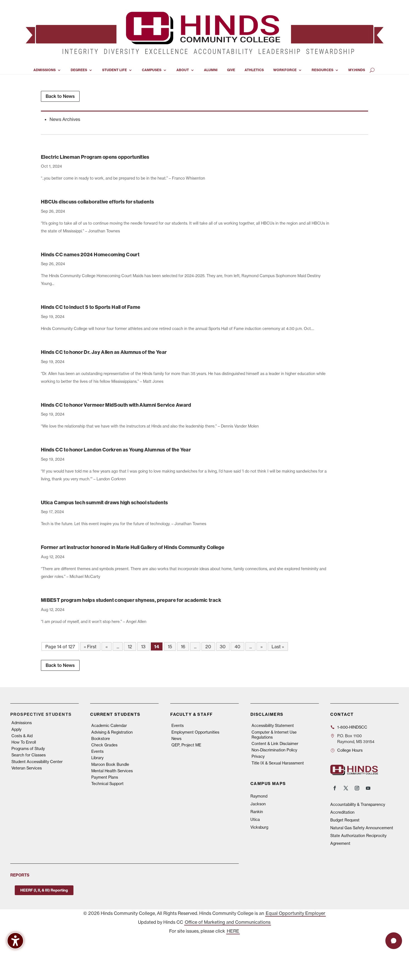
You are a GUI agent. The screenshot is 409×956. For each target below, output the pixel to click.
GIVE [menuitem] (231, 70)
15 (170, 646)
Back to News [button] (60, 96)
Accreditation (342, 812)
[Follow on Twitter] (345, 788)
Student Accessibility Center (37, 761)
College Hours (350, 750)
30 (223, 646)
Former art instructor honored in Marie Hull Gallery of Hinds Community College (132, 547)
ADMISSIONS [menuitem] (44, 70)
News (176, 738)
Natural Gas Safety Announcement (361, 827)
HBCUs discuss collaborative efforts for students (97, 201)
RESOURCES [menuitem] (322, 70)
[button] (393, 940)
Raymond (258, 796)
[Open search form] (372, 70)
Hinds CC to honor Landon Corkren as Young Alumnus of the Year (116, 449)
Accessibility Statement (273, 725)
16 (183, 646)
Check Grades (104, 745)
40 (237, 646)
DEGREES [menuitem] (79, 70)
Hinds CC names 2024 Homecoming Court (90, 254)
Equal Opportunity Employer (295, 913)
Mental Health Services (112, 770)
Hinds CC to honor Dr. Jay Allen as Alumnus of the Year (104, 352)
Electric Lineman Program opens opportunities (95, 157)
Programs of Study (28, 748)
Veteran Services (26, 768)
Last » (278, 646)
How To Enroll (23, 742)
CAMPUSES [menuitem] (151, 70)
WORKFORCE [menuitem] (285, 70)
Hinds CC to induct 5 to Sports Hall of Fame (90, 307)
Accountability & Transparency (357, 804)
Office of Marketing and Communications (227, 922)
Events (97, 751)
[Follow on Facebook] (334, 788)
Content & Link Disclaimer (275, 743)
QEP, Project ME (186, 745)
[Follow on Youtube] (368, 788)
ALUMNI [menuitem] (211, 70)
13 (143, 646)
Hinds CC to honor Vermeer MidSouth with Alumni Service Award (116, 405)
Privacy (258, 756)
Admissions (21, 722)
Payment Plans (104, 777)
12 (130, 646)
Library (97, 757)
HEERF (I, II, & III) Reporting (44, 890)
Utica (255, 819)
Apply (16, 729)
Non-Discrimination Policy (274, 750)
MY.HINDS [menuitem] (356, 70)
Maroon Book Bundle (110, 764)
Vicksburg (259, 827)
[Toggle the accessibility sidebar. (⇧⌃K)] (15, 940)
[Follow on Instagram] (357, 788)
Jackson (258, 803)
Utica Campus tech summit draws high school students (104, 502)
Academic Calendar (109, 725)
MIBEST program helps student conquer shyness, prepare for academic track (131, 600)
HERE (233, 931)
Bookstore (100, 738)
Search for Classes (28, 755)
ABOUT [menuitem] (182, 70)
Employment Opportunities (195, 732)
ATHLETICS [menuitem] (254, 70)
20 (208, 646)
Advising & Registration (112, 732)
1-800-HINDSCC (352, 727)
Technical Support (107, 783)
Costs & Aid (22, 735)
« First (90, 646)
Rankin (256, 811)
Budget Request (344, 820)
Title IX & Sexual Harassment (278, 763)
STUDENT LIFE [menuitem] (114, 70)
